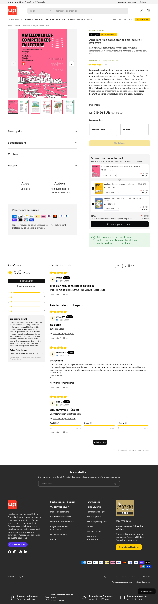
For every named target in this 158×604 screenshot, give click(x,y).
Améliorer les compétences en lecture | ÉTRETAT (37, 26)
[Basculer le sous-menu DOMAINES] (21, 19)
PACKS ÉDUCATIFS (55, 19)
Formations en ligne (96, 511)
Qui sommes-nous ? (59, 506)
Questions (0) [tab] (65, 265)
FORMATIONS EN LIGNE (80, 19)
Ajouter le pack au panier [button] (120, 224)
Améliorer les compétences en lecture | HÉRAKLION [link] (125, 184)
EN (114, 19)
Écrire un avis (26, 280)
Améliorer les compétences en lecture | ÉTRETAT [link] (121, 166)
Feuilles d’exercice (96, 30)
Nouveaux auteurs (127, 2)
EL (120, 19)
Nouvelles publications (128, 547)
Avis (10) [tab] (54, 265)
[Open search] (118, 266)
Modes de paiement (59, 511)
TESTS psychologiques (97, 521)
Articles (90, 526)
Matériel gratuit (94, 516)
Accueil (10, 26)
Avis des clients (94, 531)
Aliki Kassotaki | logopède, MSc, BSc (104, 60)
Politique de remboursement (122, 582)
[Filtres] (125, 266)
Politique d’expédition (143, 582)
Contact (54, 539)
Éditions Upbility (18, 577)
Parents (17, 26)
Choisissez (119, 143)
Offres (143, 2)
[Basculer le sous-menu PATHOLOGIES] (41, 19)
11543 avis (40, 2)
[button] (148, 10)
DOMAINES (13, 19)
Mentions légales (103, 577)
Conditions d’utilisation (120, 577)
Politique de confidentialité (141, 577)
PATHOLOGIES (32, 19)
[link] (96, 171)
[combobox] (77, 11)
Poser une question (26, 286)
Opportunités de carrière (62, 521)
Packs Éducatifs (94, 506)
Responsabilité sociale (60, 516)
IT (125, 19)
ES (130, 19)
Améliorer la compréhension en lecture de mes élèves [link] (123, 199)
